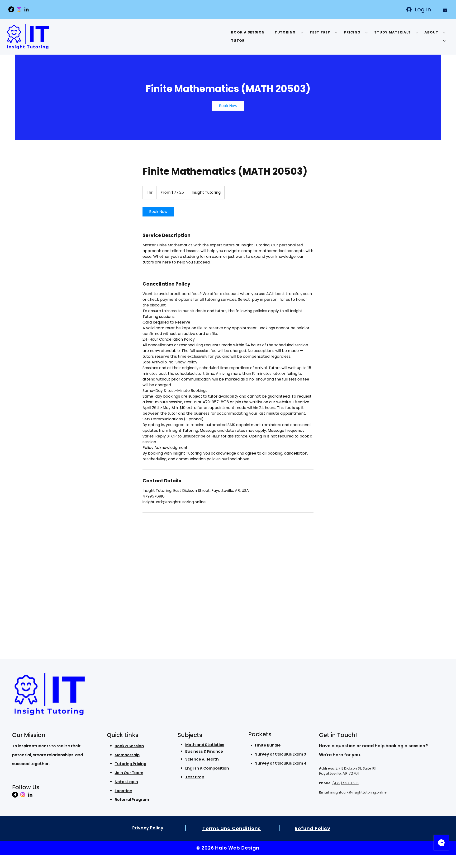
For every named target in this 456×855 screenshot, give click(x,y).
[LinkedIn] (26, 9)
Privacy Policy (147, 828)
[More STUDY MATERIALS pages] (416, 32)
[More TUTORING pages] (301, 32)
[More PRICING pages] (366, 32)
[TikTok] (11, 9)
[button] (445, 9)
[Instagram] (19, 9)
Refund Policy (312, 828)
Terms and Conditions (231, 828)
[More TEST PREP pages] (336, 32)
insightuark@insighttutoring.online (358, 792)
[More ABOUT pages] (444, 32)
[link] (228, 106)
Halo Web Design (237, 848)
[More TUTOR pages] (444, 41)
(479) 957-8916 (345, 783)
